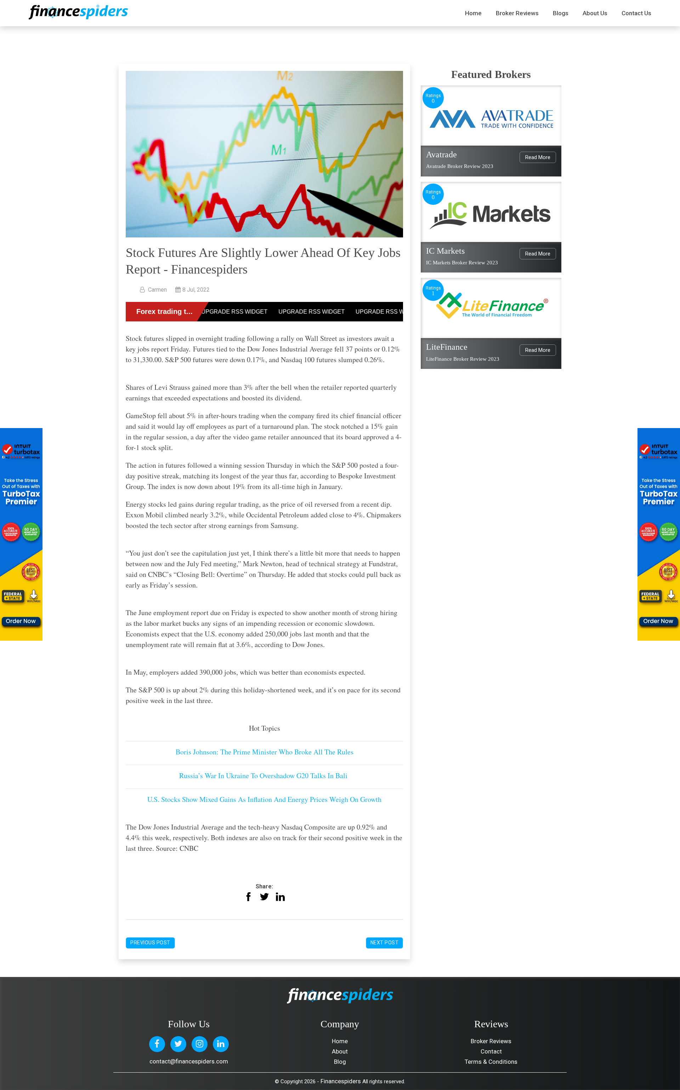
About (340, 1051)
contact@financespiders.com (188, 1061)
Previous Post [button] (150, 942)
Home (473, 13)
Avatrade (441, 154)
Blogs (560, 13)
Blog (340, 1061)
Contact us (636, 13)
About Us (595, 13)
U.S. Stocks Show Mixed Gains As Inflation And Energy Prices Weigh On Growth (264, 799)
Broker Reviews (517, 13)
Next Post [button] (384, 942)
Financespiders (341, 1081)
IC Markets (445, 250)
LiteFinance (447, 347)
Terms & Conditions (491, 1061)
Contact (491, 1051)
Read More (537, 157)
